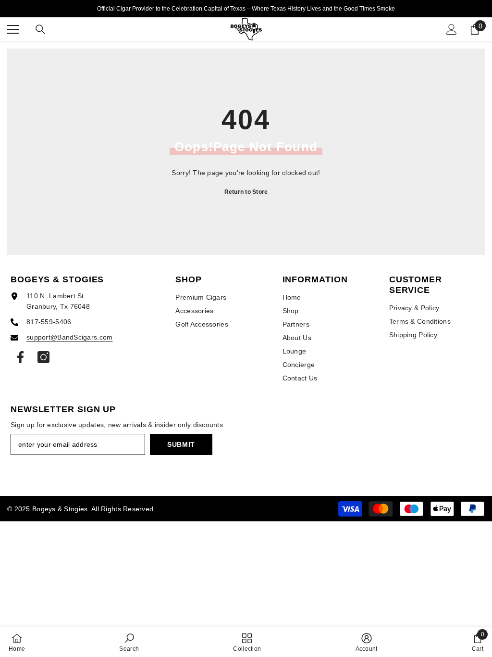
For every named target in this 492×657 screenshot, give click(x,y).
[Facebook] (20, 357)
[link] (129, 642)
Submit (181, 444)
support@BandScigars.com (69, 337)
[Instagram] (43, 357)
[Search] (40, 29)
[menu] (13, 29)
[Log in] (451, 29)
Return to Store (246, 192)
